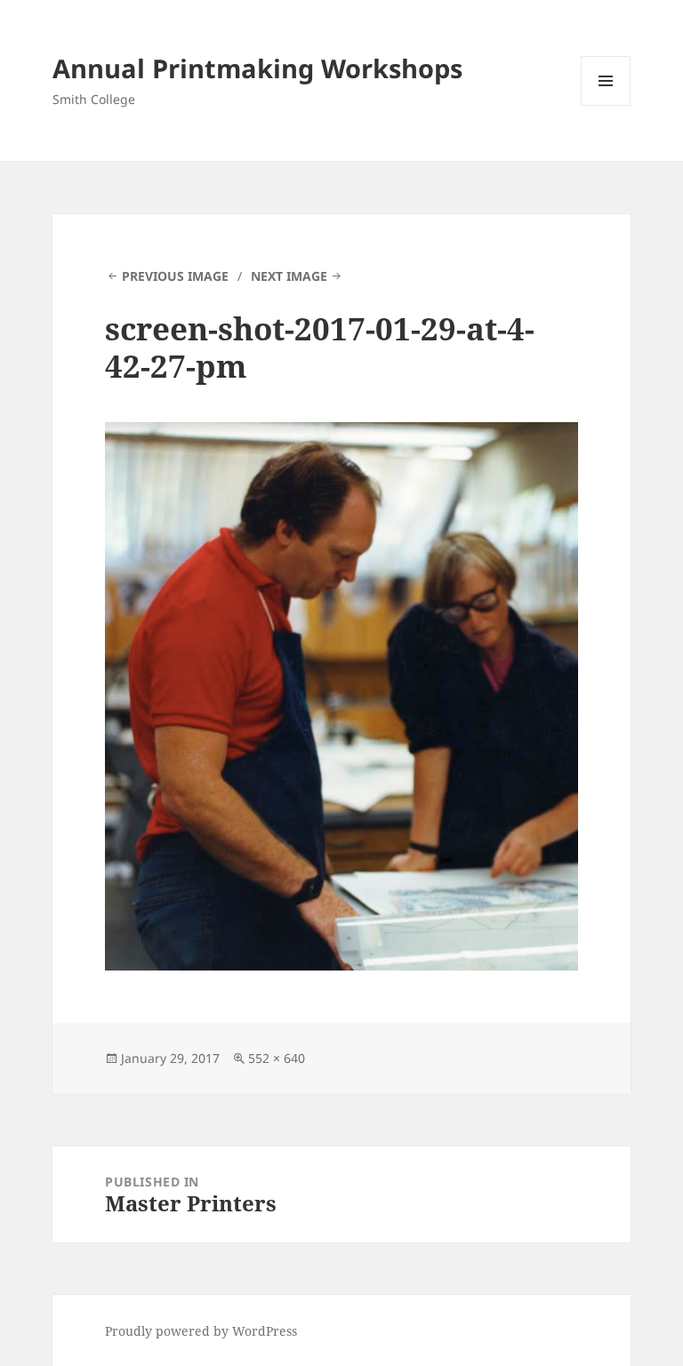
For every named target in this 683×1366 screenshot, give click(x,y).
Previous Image (175, 276)
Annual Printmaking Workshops (257, 68)
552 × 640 (276, 1058)
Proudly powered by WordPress (201, 1330)
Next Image (289, 276)
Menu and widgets (606, 105)
